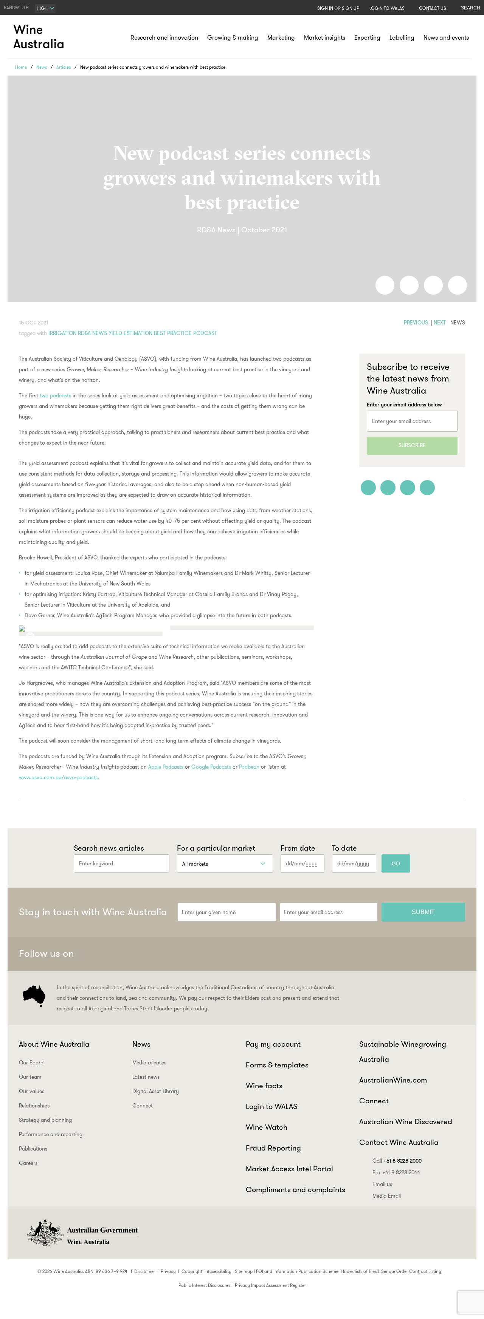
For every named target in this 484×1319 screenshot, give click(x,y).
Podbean (249, 767)
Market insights (324, 37)
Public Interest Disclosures (204, 1285)
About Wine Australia (54, 1044)
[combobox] (45, 8)
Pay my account (273, 1044)
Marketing (281, 37)
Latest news (146, 1077)
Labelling (401, 37)
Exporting (367, 37)
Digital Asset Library (155, 1091)
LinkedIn (437, 953)
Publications (33, 1148)
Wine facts (264, 1085)
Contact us (432, 8)
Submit (423, 912)
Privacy (168, 1271)
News (41, 67)
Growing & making (232, 37)
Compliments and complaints (295, 1189)
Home (21, 67)
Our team (30, 1077)
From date (298, 848)
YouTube (456, 953)
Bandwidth (16, 7)
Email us (382, 1184)
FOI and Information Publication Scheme (297, 1271)
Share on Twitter (433, 285)
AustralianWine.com (393, 1080)
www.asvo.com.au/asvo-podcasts (58, 777)
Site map (244, 1271)
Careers (28, 1163)
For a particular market (216, 848)
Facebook (381, 953)
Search (470, 8)
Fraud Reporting (273, 1148)
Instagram (419, 953)
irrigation (62, 333)
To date (344, 848)
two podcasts (55, 395)
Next (440, 322)
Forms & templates (277, 1065)
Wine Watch (266, 1127)
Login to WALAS (387, 8)
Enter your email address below (404, 404)
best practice (173, 333)
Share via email (457, 285)
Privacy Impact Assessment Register (270, 1285)
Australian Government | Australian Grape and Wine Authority (81, 1233)
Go (396, 863)
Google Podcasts (211, 767)
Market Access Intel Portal (289, 1168)
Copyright (192, 1271)
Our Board (31, 1062)
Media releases (149, 1062)
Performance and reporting (50, 1134)
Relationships (34, 1105)
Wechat (400, 953)
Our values (31, 1091)
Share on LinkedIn (409, 285)
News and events (446, 37)
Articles (63, 67)
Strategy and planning (45, 1120)
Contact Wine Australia (399, 1142)
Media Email (386, 1196)
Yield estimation (130, 333)
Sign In (325, 8)
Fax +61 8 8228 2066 (396, 1172)
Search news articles (109, 848)
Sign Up (350, 8)
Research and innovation (164, 37)
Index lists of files (360, 1271)
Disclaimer (144, 1271)
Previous (416, 322)
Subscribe (412, 445)
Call (397, 1161)
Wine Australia (40, 37)
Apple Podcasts (165, 767)
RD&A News (92, 333)
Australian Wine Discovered (405, 1121)
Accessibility (219, 1271)
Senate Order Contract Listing (411, 1271)
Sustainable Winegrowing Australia (402, 1051)
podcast (205, 333)
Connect (142, 1105)
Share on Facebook (384, 285)
